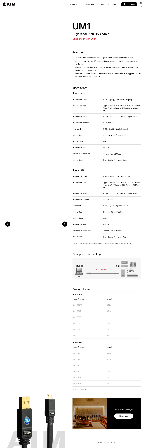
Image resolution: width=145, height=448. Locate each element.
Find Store (123, 416)
